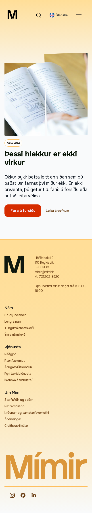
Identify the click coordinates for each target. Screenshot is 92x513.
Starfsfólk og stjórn (18, 400)
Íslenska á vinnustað (18, 380)
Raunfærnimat (14, 361)
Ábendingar (12, 419)
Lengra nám (12, 322)
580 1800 (42, 267)
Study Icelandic (15, 315)
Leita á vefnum (57, 210)
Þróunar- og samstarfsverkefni (26, 413)
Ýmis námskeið (14, 334)
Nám (8, 307)
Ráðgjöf (10, 354)
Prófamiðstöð (14, 406)
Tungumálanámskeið (18, 328)
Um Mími (12, 392)
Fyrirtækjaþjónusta (17, 374)
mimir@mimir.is (44, 272)
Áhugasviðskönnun (18, 367)
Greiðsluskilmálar (16, 426)
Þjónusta (12, 347)
